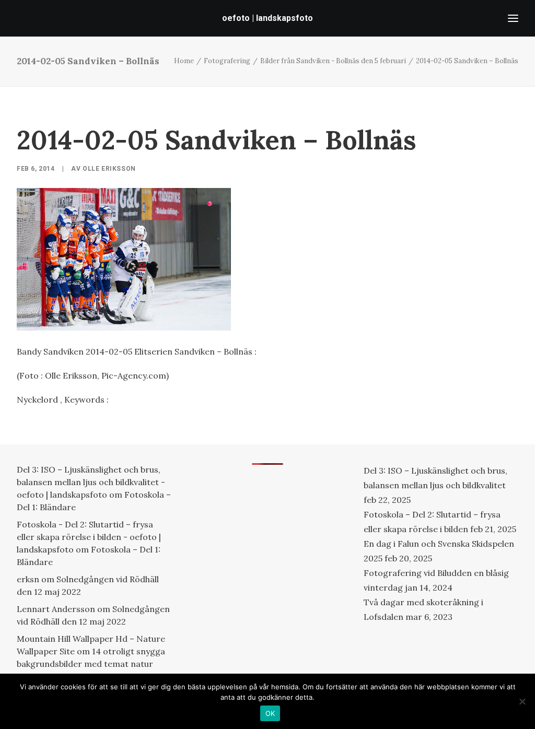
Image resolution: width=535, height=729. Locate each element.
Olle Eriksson (109, 168)
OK (270, 713)
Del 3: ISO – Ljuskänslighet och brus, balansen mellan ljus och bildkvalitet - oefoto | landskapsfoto (91, 482)
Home (184, 60)
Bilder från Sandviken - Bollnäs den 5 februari (333, 60)
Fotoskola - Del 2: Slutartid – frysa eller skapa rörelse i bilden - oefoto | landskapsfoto (89, 537)
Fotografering (227, 60)
